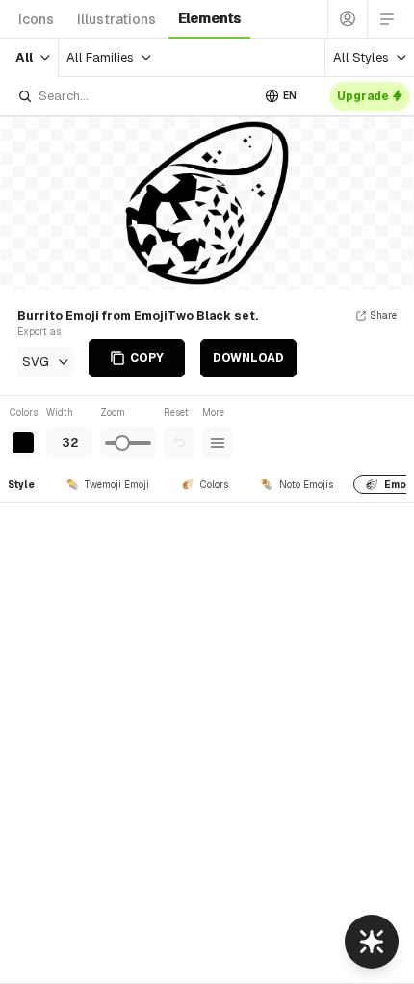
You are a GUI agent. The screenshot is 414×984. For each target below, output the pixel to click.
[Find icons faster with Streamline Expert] (372, 942)
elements (209, 18)
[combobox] (134, 96)
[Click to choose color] (23, 442)
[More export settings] (217, 442)
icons (36, 19)
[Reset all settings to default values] (179, 442)
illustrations (116, 19)
